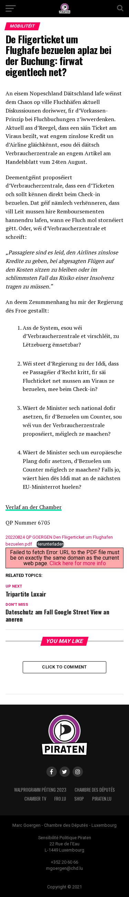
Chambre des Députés (95, 790)
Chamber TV (35, 798)
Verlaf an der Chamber (34, 507)
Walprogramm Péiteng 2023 (40, 790)
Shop (79, 798)
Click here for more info (78, 563)
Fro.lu (60, 798)
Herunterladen (50, 544)
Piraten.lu (101, 798)
